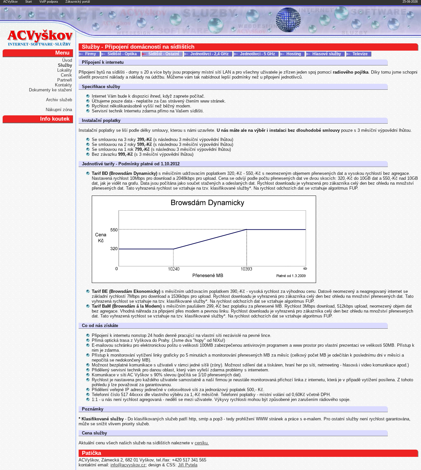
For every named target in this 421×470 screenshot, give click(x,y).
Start (28, 1)
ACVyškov (10, 1)
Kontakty (63, 84)
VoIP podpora (48, 1)
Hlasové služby (326, 54)
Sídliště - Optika (122, 54)
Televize (360, 54)
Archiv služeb (59, 99)
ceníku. (202, 442)
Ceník (66, 75)
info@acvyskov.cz (128, 464)
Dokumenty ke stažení (50, 89)
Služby (65, 65)
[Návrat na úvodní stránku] (40, 44)
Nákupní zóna (59, 109)
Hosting (293, 54)
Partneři (64, 80)
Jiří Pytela (187, 464)
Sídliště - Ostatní (163, 54)
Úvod (67, 60)
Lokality (64, 70)
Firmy (90, 54)
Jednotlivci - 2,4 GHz (209, 54)
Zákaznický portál (77, 1)
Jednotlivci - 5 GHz (257, 54)
